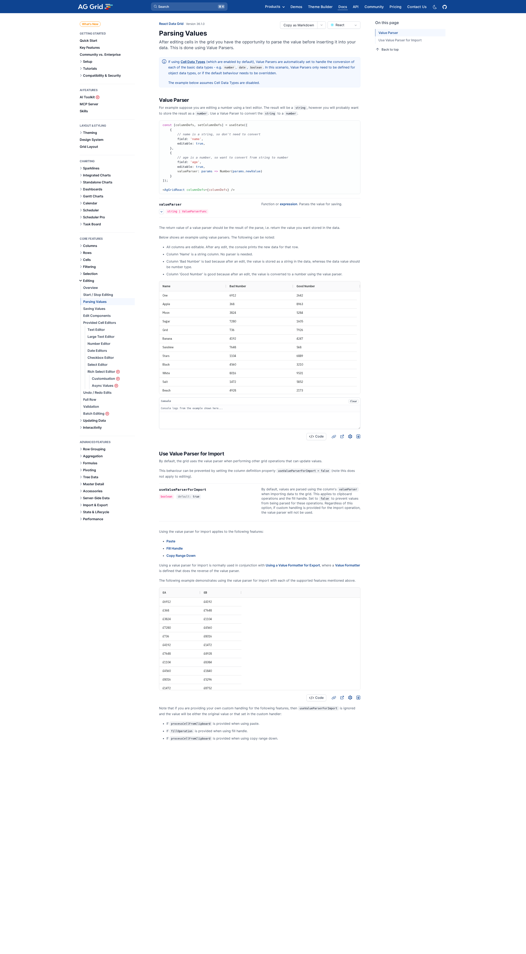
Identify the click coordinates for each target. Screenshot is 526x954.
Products (272, 7)
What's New (90, 24)
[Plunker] (358, 436)
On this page (387, 22)
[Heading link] (194, 100)
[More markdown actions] (321, 25)
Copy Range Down (181, 555)
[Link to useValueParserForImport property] (211, 490)
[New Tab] (342, 436)
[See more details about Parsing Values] (161, 211)
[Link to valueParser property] (186, 204)
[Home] (95, 6)
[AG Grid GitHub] (445, 6)
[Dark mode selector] (434, 6)
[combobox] (344, 25)
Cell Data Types (193, 62)
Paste (170, 541)
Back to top (390, 49)
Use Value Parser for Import (400, 40)
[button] (189, 6)
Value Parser (388, 33)
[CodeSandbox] (350, 436)
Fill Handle (174, 548)
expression (288, 204)
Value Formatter (347, 565)
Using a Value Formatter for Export (293, 565)
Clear (353, 401)
